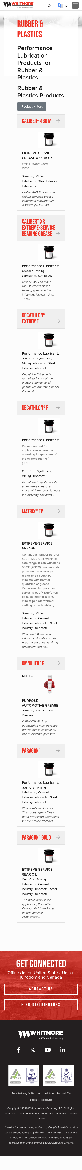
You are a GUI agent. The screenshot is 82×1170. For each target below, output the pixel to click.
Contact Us (41, 989)
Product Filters (32, 106)
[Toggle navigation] (75, 5)
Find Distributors (41, 1004)
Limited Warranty (29, 1113)
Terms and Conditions (54, 1113)
